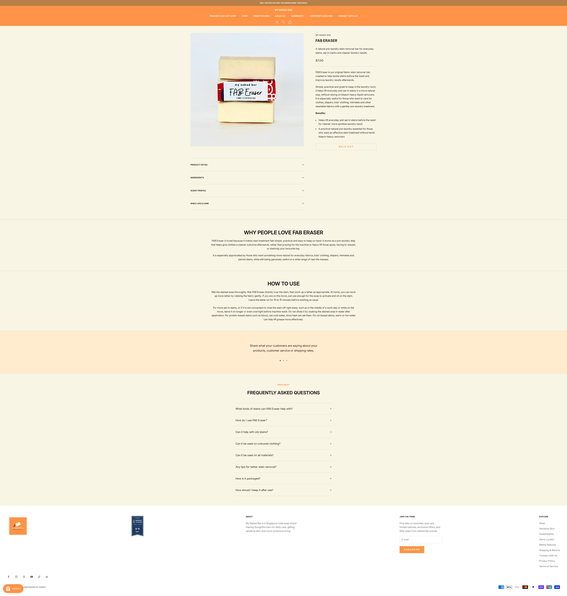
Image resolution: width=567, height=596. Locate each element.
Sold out (346, 146)
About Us (280, 16)
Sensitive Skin (261, 16)
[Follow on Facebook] (8, 576)
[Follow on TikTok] (39, 576)
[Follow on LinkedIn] (46, 576)
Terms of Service (548, 566)
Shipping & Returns (549, 550)
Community (297, 16)
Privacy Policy (547, 560)
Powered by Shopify (37, 587)
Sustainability (546, 533)
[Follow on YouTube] (31, 576)
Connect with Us (348, 16)
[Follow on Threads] (23, 576)
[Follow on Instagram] (16, 576)
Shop (245, 16)
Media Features (547, 544)
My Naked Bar (323, 35)
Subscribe (412, 549)
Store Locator (546, 539)
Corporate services (321, 16)
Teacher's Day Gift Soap (222, 16)
